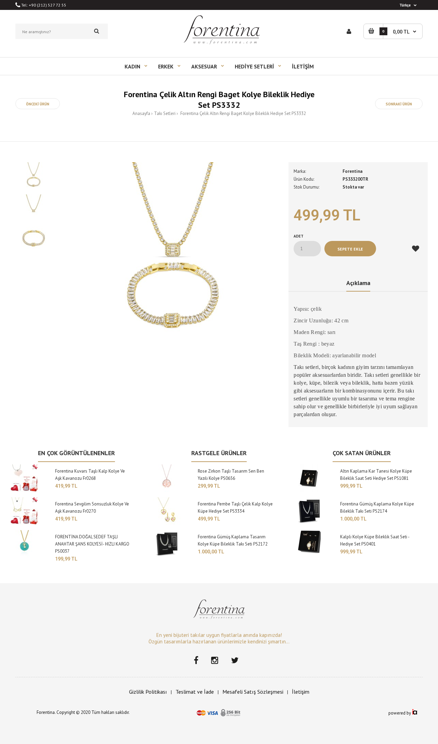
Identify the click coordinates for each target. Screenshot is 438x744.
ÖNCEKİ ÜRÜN (37, 104)
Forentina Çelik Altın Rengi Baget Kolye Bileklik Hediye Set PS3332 (242, 113)
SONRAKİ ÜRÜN (399, 104)
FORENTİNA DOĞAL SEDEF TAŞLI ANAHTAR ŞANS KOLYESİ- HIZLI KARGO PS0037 (92, 544)
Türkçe (405, 5)
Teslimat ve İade (195, 691)
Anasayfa (141, 113)
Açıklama (358, 283)
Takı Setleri (165, 113)
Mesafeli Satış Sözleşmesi (252, 691)
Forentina (352, 171)
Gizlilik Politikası (148, 691)
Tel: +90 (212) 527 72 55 (43, 5)
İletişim (300, 691)
